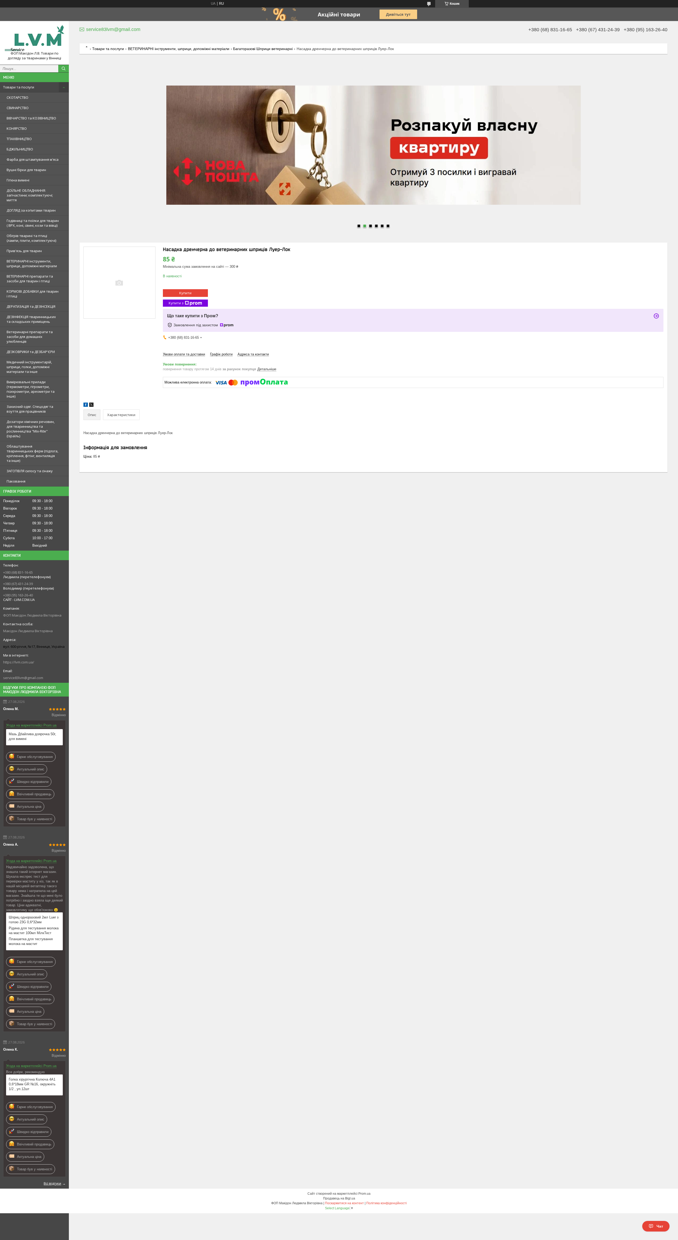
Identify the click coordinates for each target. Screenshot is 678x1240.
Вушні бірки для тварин (26, 169)
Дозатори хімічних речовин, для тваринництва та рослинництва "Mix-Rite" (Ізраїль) (31, 428)
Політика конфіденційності (386, 1203)
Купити (185, 293)
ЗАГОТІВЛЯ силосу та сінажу (30, 471)
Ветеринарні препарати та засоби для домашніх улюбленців (30, 336)
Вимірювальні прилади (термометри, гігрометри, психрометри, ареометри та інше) (31, 389)
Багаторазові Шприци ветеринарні (263, 49)
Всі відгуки (52, 1183)
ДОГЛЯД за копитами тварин (31, 210)
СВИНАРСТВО (18, 107)
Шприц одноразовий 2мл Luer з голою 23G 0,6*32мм (34, 919)
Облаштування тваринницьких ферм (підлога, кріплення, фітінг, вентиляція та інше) (32, 453)
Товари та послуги (18, 87)
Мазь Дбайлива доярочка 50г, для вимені (32, 736)
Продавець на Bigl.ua (339, 1198)
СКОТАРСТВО (17, 97)
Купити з (176, 303)
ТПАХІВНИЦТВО (19, 138)
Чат (660, 1226)
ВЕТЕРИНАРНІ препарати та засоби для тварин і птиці (30, 278)
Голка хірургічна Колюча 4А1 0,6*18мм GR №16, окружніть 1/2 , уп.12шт (32, 1084)
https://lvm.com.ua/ (18, 662)
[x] (91, 406)
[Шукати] (63, 69)
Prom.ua (364, 1194)
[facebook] (85, 406)
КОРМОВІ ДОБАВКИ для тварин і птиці (33, 293)
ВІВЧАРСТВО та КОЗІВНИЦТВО (31, 118)
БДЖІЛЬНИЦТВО (20, 149)
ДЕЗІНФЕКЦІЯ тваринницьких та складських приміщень (31, 319)
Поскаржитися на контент (344, 1203)
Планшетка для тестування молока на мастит (31, 941)
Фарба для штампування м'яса (33, 159)
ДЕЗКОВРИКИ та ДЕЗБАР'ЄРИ (31, 351)
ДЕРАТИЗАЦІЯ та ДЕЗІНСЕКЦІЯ (31, 306)
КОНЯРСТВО (17, 128)
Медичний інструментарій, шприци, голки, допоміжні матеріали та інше (29, 367)
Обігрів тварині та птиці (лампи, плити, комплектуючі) (31, 238)
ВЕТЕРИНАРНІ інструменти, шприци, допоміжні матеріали (32, 263)
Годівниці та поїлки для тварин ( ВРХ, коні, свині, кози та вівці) (33, 223)
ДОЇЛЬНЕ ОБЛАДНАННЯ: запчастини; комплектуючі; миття (30, 195)
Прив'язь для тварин (24, 250)
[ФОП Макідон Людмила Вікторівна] (34, 38)
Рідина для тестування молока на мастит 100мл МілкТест (34, 930)
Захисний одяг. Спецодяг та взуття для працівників (30, 409)
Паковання (16, 481)
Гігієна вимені (18, 180)
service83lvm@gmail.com (23, 677)
